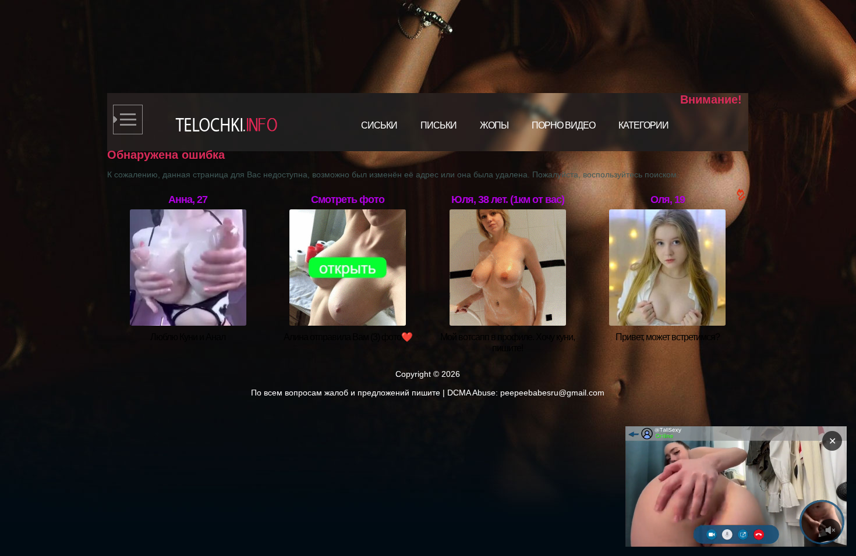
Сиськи (379, 125)
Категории (643, 125)
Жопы (494, 125)
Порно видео (563, 125)
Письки (438, 125)
